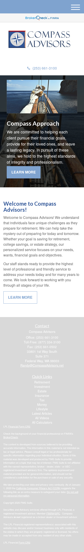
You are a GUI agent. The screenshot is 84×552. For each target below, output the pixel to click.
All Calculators (42, 422)
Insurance (42, 395)
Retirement (42, 382)
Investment (42, 386)
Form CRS (24, 542)
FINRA (50, 513)
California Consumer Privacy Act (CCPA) (38, 488)
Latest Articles (42, 413)
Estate (42, 391)
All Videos (42, 418)
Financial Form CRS (19, 426)
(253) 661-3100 (44, 68)
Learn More (23, 172)
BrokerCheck (10, 437)
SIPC (57, 513)
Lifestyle (42, 409)
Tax (42, 400)
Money (42, 404)
